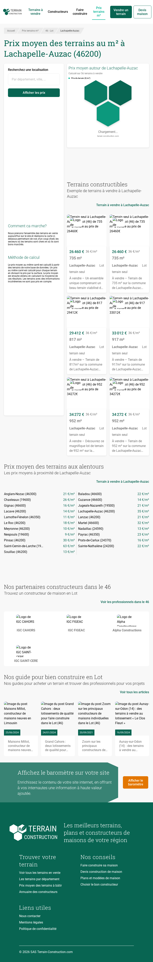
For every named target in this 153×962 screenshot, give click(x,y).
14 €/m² (143, 500)
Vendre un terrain (121, 12)
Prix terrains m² (98, 11)
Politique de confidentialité (37, 929)
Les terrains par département (39, 879)
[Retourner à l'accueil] (38, 832)
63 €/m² (69, 546)
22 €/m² (143, 494)
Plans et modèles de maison (100, 878)
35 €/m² (143, 511)
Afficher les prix (34, 93)
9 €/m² (70, 534)
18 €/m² (69, 523)
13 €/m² (143, 529)
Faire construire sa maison (99, 865)
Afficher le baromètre (135, 782)
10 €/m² (69, 529)
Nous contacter (29, 916)
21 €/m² (69, 494)
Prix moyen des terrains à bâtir (40, 885)
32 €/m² (143, 523)
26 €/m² (69, 500)
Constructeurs (58, 12)
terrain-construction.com (108, 136)
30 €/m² (69, 540)
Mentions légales (31, 922)
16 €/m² (69, 505)
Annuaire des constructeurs (38, 892)
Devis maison (142, 12)
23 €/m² (143, 534)
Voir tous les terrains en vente (39, 873)
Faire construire (80, 12)
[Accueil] (12, 12)
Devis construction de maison (101, 872)
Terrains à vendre (35, 12)
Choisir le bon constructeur (99, 884)
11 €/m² (69, 517)
